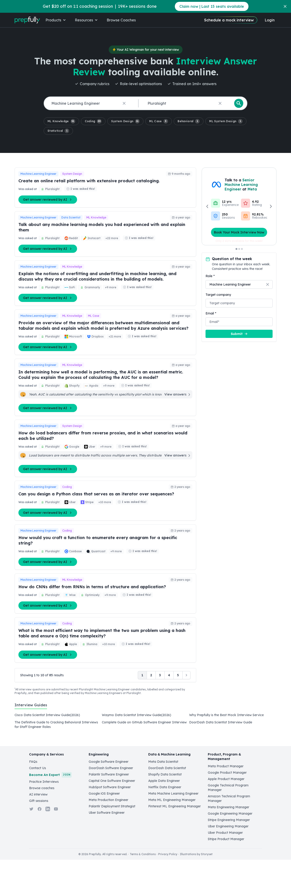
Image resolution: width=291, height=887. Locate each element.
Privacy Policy (167, 854)
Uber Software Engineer (107, 813)
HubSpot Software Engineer (110, 787)
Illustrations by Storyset (196, 854)
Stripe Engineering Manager (229, 820)
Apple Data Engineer (164, 781)
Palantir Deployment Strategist (112, 806)
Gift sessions (38, 801)
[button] (61, 121)
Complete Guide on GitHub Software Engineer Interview (144, 722)
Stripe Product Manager (226, 839)
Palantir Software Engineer (109, 774)
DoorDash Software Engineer (111, 768)
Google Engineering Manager (230, 813)
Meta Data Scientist (163, 762)
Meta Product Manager (225, 766)
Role (210, 276)
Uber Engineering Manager (228, 826)
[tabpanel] (145, 722)
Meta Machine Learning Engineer (173, 793)
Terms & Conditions (143, 854)
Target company (218, 295)
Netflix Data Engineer (164, 787)
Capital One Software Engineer (112, 781)
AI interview (38, 794)
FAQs (33, 762)
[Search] (238, 103)
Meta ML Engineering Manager (172, 800)
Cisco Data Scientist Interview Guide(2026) (47, 715)
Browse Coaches (121, 20)
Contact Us (37, 768)
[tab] (31, 707)
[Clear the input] (124, 103)
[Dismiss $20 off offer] (285, 6)
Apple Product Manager (226, 779)
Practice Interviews (44, 782)
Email (211, 313)
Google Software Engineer (108, 762)
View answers (175, 394)
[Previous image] (207, 206)
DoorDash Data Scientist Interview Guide (220, 722)
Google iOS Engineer (104, 793)
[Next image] (270, 206)
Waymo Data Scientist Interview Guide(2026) (136, 715)
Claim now (211, 6)
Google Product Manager (227, 772)
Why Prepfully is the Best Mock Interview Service (226, 715)
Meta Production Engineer (108, 800)
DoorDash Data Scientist (167, 768)
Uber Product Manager (225, 833)
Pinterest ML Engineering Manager (174, 806)
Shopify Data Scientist (165, 774)
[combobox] (90, 103)
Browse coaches (41, 788)
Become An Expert (49, 775)
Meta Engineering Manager (228, 807)
